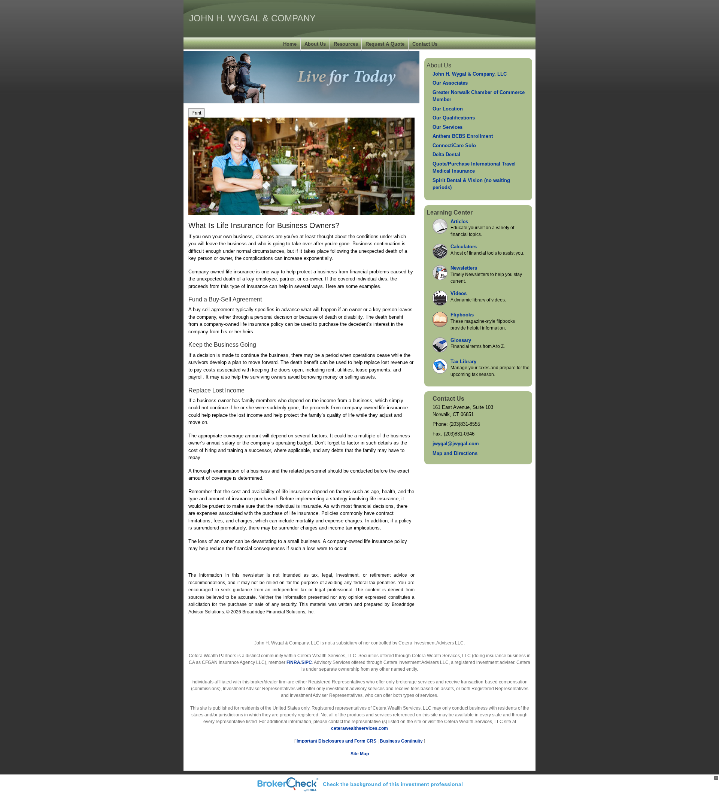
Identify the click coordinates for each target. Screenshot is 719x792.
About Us (315, 44)
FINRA (293, 662)
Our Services (447, 127)
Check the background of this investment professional (393, 784)
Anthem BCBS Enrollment (463, 136)
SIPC (306, 662)
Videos (458, 293)
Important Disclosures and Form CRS (336, 741)
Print (196, 113)
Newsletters (463, 268)
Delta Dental (446, 154)
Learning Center (450, 212)
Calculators (463, 246)
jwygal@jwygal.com (456, 443)
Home (290, 44)
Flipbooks (462, 315)
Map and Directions (455, 453)
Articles (459, 221)
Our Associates (450, 83)
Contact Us (424, 44)
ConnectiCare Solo (454, 145)
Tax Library (463, 361)
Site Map (360, 753)
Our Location (448, 109)
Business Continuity (401, 741)
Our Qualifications (454, 118)
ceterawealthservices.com (359, 728)
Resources (346, 44)
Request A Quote (384, 44)
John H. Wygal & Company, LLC (470, 74)
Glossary (460, 340)
